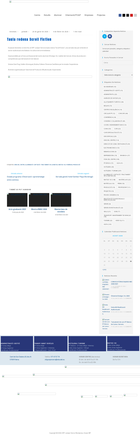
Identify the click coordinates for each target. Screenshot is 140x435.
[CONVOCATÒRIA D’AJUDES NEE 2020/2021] (106, 284)
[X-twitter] (123, 15)
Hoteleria (109, 167)
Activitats (13, 32)
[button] (37, 15)
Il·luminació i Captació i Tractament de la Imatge (41, 164)
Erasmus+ (125, 155)
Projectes (101, 15)
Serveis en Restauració (113, 208)
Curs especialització (113, 132)
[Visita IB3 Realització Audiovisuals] (106, 309)
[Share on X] (104, 36)
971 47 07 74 (55, 357)
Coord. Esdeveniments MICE (115, 125)
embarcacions (110, 152)
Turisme (108, 220)
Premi (121, 183)
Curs (117, 129)
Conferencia (110, 117)
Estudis (47, 15)
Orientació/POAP (73, 15)
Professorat (124, 187)
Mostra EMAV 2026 (39, 209)
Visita (107, 224)
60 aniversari (110, 87)
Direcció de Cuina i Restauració (117, 144)
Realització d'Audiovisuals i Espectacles (114, 199)
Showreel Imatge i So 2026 (120, 296)
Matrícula (109, 183)
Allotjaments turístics (113, 102)
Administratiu (110, 94)
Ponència (69, 164)
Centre (37, 15)
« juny (104, 269)
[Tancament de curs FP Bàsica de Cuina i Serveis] (106, 324)
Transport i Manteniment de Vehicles (117, 216)
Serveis (107, 204)
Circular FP (109, 113)
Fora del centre (111, 159)
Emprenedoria (110, 155)
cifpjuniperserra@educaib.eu (55, 359)
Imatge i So (62, 164)
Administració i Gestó (113, 90)
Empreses (89, 15)
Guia (120, 163)
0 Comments (115, 287)
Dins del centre (19, 164)
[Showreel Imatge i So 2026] (106, 296)
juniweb (24, 32)
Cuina (107, 129)
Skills (107, 211)
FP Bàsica (108, 163)
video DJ (120, 220)
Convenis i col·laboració (114, 121)
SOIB (117, 211)
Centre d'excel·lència (113, 110)
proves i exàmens (111, 195)
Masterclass (125, 180)
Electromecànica (111, 148)
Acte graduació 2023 (17, 209)
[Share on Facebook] (110, 36)
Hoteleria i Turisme (112, 171)
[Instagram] (127, 15)
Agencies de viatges (112, 98)
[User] (135, 15)
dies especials (110, 136)
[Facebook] (120, 15)
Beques (108, 106)
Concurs (123, 113)
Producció (76, 164)
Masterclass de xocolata (61, 210)
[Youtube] (131, 15)
